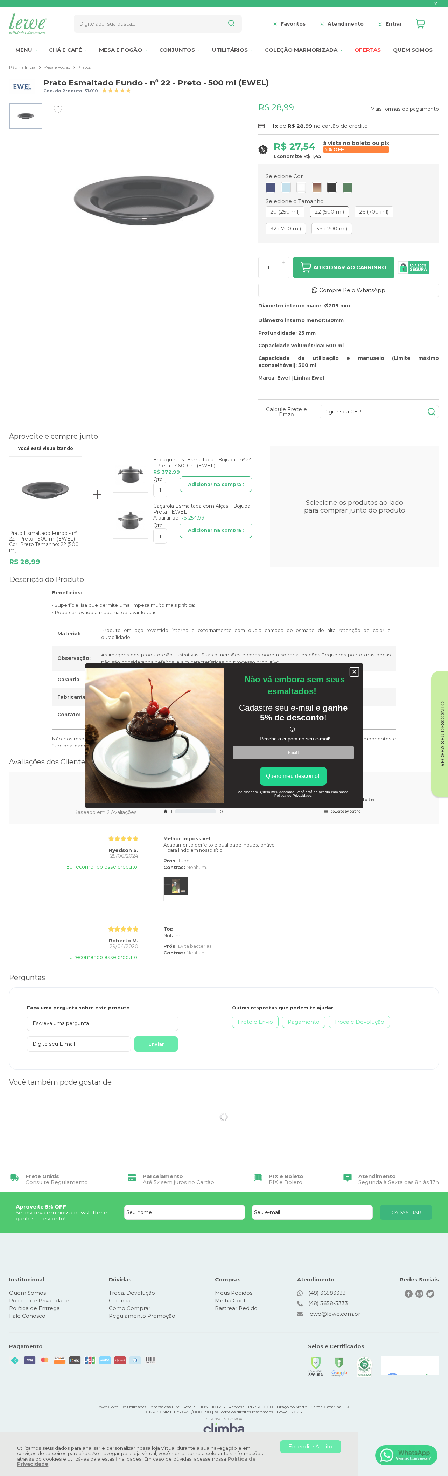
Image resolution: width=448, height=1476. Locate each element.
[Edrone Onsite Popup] (224, 738)
